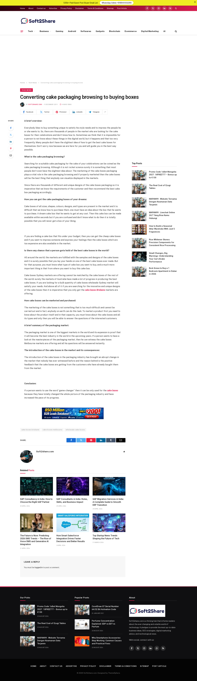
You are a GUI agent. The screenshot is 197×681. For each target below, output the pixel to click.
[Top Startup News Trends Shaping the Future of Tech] (109, 523)
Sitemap (110, 8)
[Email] (10, 155)
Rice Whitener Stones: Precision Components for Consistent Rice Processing (162, 242)
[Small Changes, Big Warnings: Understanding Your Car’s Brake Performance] (139, 257)
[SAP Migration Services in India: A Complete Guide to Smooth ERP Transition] (109, 486)
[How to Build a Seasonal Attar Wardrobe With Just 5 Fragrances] (139, 229)
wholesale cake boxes (75, 430)
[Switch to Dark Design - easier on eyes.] (175, 8)
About (30, 8)
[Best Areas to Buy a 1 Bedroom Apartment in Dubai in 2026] (139, 272)
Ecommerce (131, 31)
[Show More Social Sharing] (105, 112)
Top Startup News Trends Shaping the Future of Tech (106, 537)
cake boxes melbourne (52, 430)
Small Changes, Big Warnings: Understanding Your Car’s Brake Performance (161, 257)
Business (44, 31)
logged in (39, 567)
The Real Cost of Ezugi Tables (160, 186)
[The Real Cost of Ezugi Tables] (139, 189)
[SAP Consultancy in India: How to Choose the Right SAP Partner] (36, 486)
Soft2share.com (35, 104)
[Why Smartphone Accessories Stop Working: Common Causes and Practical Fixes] (82, 641)
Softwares (86, 31)
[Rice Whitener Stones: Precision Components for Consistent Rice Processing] (139, 243)
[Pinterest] (10, 148)
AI (164, 31)
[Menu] (22, 31)
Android (72, 31)
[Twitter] (10, 134)
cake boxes (112, 390)
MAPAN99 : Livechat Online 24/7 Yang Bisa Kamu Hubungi (162, 215)
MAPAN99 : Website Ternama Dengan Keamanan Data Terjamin (163, 202)
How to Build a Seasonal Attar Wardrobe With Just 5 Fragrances (162, 229)
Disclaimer (79, 8)
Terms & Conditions (95, 8)
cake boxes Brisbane (95, 290)
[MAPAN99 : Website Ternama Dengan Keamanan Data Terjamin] (139, 202)
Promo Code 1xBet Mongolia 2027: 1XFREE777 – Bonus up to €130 (163, 175)
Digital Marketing (150, 31)
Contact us (41, 8)
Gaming (59, 31)
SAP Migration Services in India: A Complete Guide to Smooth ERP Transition (108, 502)
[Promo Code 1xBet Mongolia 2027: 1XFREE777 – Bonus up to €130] (139, 175)
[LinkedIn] (10, 141)
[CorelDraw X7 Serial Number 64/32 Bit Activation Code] (82, 610)
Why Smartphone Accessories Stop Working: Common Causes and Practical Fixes (107, 641)
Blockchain (114, 31)
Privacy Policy (66, 8)
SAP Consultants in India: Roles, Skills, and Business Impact (72, 500)
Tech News (26, 90)
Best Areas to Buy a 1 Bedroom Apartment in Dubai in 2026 (163, 271)
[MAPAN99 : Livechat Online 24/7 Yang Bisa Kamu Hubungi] (139, 216)
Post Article (122, 8)
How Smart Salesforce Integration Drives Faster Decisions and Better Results (70, 538)
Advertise (53, 8)
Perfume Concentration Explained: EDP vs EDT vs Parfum (103, 624)
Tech (30, 31)
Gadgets (100, 31)
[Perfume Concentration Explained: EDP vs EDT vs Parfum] (82, 624)
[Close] (195, 2)
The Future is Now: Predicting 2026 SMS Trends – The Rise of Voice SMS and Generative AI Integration (35, 540)
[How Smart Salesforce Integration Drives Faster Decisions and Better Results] (72, 523)
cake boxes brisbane (30, 430)
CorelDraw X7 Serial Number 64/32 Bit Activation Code (105, 607)
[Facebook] (10, 128)
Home (22, 8)
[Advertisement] (98, 58)
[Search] (175, 31)
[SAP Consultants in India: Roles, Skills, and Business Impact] (72, 486)
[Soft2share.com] (38, 20)
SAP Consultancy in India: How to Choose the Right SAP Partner (36, 500)
